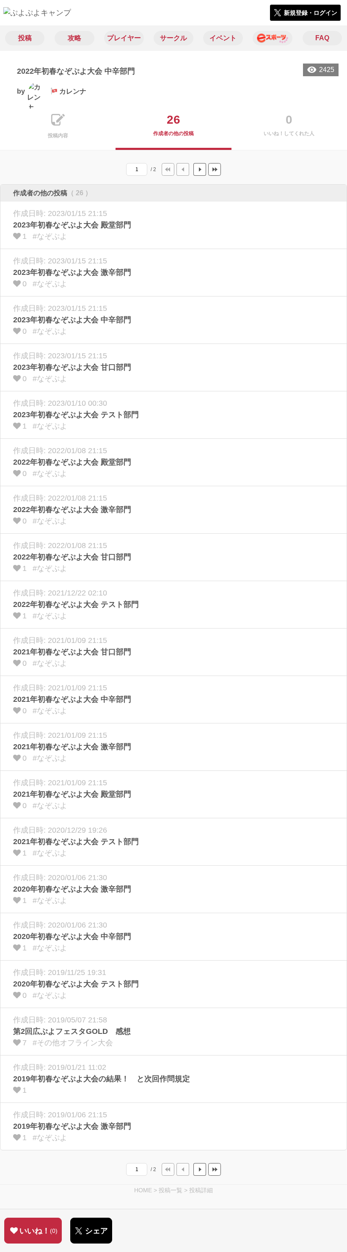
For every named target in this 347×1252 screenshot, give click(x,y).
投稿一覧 (170, 1190)
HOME (143, 1190)
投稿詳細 (201, 1190)
